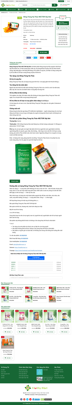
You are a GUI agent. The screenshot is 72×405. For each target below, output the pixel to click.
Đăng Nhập (61, 1)
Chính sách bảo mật (62, 38)
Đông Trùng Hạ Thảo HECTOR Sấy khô (37, 17)
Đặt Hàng (15, 181)
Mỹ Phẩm (56, 373)
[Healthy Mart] (36, 399)
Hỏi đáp (2, 375)
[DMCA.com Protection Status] (46, 399)
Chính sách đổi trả (63, 40)
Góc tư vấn (3, 371)
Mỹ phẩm (21, 9)
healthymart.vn (4, 12)
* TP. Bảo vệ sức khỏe (34, 39)
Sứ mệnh (3, 369)
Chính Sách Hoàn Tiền (63, 44)
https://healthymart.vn (21, 247)
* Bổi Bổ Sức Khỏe (43, 39)
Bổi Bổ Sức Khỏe (22, 12)
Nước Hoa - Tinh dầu (42, 9)
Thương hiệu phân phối (59, 377)
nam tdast (45, 369)
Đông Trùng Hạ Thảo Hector (35, 41)
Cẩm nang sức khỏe (5, 373)
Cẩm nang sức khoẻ (61, 9)
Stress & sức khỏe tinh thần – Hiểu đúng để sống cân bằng (48, 379)
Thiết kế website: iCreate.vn (43, 403)
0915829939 (11, 1)
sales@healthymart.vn (22, 1)
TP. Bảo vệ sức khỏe (13, 12)
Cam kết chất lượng (63, 36)
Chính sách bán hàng (25, 367)
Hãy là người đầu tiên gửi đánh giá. (36, 258)
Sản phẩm (57, 367)
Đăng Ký (68, 1)
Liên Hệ (2, 377)
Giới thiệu (52, 9)
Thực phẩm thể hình (31, 9)
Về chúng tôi (5, 367)
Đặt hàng (44, 52)
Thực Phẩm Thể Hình (58, 371)
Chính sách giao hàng (63, 42)
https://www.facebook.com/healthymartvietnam (28, 250)
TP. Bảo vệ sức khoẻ (12, 9)
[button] (26, 5)
